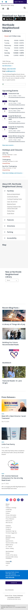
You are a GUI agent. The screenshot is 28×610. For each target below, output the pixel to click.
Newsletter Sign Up (11, 531)
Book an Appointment (13, 194)
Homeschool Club (14, 93)
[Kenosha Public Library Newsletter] (22, 500)
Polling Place (10, 211)
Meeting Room (11, 204)
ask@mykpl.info (10, 71)
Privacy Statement (18, 595)
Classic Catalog (10, 548)
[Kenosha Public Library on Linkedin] (18, 500)
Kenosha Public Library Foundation (12, 557)
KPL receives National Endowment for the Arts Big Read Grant (12, 478)
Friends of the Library (11, 555)
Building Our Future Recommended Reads (10, 343)
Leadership (9, 509)
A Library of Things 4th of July (13, 324)
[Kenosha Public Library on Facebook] (7, 500)
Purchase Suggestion (11, 533)
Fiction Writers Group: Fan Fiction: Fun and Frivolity (16, 137)
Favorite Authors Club (11, 542)
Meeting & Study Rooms (10, 538)
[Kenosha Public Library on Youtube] (14, 500)
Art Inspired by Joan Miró (16, 108)
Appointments (9, 541)
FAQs (7, 506)
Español (8, 563)
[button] (2, 1)
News (3, 414)
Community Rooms (12, 196)
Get (7, 66)
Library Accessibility (11, 517)
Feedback (8, 529)
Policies (8, 513)
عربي (7, 565)
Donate (8, 553)
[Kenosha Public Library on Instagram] (11, 500)
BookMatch (6, 363)
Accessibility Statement (14, 597)
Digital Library (9, 544)
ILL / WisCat (9, 546)
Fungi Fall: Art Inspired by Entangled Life (16, 127)
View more (7, 145)
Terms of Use (8, 595)
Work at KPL (9, 520)
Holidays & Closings (11, 507)
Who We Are (9, 522)
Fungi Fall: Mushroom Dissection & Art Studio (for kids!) (17, 117)
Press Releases (10, 519)
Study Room (10, 213)
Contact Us (9, 527)
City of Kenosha (9, 590)
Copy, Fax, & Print (12, 201)
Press (8, 397)
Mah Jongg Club (13, 101)
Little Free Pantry (8, 444)
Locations (8, 511)
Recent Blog (10, 307)
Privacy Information (11, 515)
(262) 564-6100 (11, 69)
